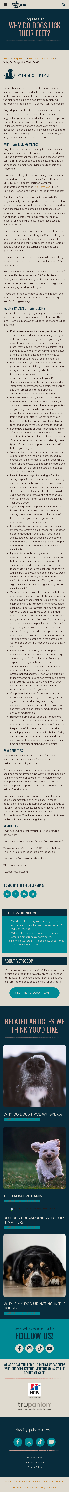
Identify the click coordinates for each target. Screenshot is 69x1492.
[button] (63, 5)
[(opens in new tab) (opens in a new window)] (34, 1390)
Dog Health (19, 58)
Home (6, 58)
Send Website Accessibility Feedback (36, 1487)
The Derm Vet (41, 187)
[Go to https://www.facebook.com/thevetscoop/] (19, 1348)
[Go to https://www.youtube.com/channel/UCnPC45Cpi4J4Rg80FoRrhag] (49, 1348)
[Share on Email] (24, 894)
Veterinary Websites (14, 1481)
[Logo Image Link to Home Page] (19, 4)
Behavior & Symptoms (42, 58)
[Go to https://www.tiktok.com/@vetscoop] (39, 1348)
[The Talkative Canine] (34, 1166)
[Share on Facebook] (7, 894)
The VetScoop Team (35, 75)
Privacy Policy (34, 1457)
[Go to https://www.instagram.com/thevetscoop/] (29, 1348)
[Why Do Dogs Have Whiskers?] (34, 1084)
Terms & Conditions (34, 1462)
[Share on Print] (33, 894)
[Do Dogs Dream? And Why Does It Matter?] (34, 1219)
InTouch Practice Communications (47, 1481)
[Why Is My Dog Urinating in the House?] (34, 1275)
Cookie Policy (34, 1467)
